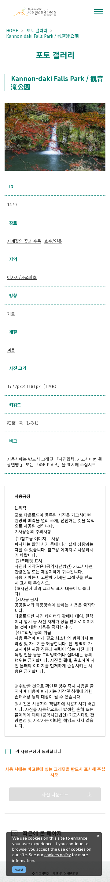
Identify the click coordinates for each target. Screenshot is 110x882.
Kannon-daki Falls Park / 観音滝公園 (42, 36)
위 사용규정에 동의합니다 (38, 751)
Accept (19, 870)
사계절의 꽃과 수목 (24, 241)
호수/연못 (53, 241)
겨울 (11, 350)
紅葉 (11, 422)
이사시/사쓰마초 (22, 277)
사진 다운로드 (55, 794)
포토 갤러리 (36, 30)
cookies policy (57, 854)
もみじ (32, 422)
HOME (12, 30)
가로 (11, 314)
